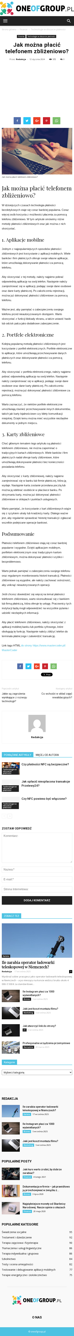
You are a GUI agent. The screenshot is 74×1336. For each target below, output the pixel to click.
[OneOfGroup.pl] (37, 8)
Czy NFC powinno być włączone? (44, 798)
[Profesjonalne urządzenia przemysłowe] (11, 1047)
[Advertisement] (37, 89)
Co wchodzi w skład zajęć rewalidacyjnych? (56, 695)
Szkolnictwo (9, 1259)
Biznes (27, 999)
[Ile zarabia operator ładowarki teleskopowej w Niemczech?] (37, 940)
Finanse (21, 36)
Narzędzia (28, 1047)
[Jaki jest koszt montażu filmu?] (11, 1013)
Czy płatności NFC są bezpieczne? (45, 764)
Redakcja (21, 59)
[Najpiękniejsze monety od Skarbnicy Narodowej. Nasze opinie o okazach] (11, 1208)
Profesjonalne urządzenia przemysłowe (46, 1043)
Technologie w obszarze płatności (41, 36)
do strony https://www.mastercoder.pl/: (43, 645)
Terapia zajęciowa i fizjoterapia (20, 1242)
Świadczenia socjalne (14, 1232)
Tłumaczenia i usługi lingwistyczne (21, 1248)
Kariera (6, 956)
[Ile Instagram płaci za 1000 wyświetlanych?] (11, 996)
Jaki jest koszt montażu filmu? (40, 1008)
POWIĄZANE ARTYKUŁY (17, 755)
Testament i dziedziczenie (17, 1237)
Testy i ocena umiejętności (17, 1264)
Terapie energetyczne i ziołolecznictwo (24, 1275)
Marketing (28, 1012)
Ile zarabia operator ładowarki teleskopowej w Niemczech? (28, 964)
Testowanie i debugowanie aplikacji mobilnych (29, 1269)
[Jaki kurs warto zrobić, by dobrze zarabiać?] (11, 1174)
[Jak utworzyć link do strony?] (11, 1030)
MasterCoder (9, 650)
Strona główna (9, 29)
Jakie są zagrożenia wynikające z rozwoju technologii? (14, 697)
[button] (69, 21)
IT (25, 1030)
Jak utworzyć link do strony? (39, 1026)
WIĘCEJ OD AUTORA (47, 755)
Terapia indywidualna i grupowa (20, 1253)
